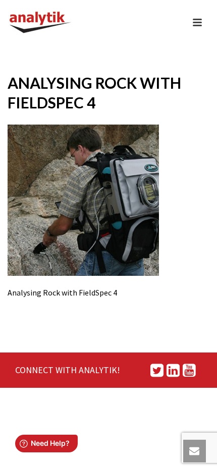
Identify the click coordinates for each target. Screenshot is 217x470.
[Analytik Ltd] (40, 22)
